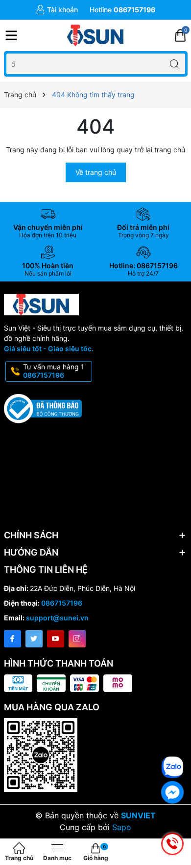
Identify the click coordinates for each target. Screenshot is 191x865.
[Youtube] (55, 638)
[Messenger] (172, 792)
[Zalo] (172, 767)
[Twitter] (34, 638)
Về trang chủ (95, 172)
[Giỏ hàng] (180, 35)
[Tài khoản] (57, 10)
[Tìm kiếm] (175, 64)
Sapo (121, 827)
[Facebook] (12, 638)
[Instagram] (77, 638)
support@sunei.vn (57, 618)
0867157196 (61, 603)
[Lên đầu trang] (176, 731)
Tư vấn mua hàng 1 (53, 371)
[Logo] (95, 35)
